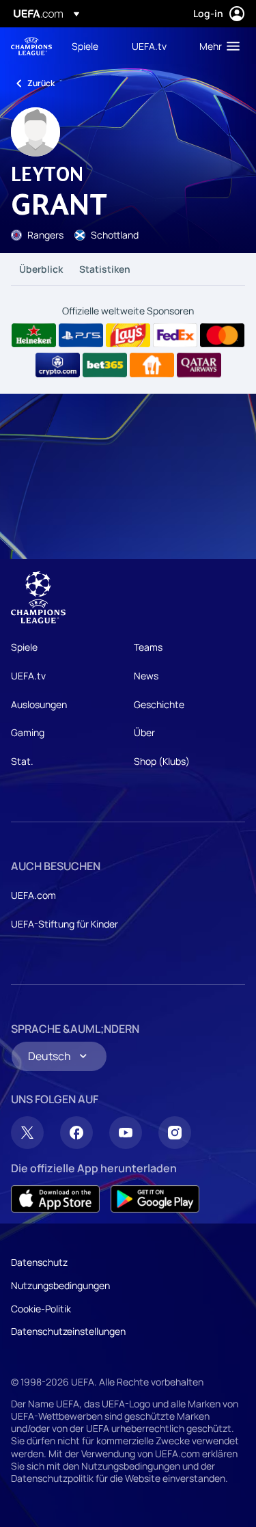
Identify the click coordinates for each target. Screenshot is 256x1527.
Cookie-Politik (41, 1308)
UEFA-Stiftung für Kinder (64, 923)
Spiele (24, 646)
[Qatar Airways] (199, 365)
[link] (85, 46)
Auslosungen (39, 704)
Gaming (27, 732)
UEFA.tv (28, 675)
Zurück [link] (41, 83)
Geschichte (159, 704)
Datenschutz (39, 1262)
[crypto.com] (57, 365)
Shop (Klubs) (162, 761)
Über (144, 732)
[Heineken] (34, 335)
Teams (148, 646)
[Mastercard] (222, 335)
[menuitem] (90, 46)
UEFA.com (33, 895)
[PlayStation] (81, 335)
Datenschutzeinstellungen (68, 1331)
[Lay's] (128, 335)
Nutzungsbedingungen (60, 1285)
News (146, 675)
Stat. (22, 761)
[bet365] (105, 365)
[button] (216, 46)
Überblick (41, 269)
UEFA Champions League (31, 46)
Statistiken (104, 269)
